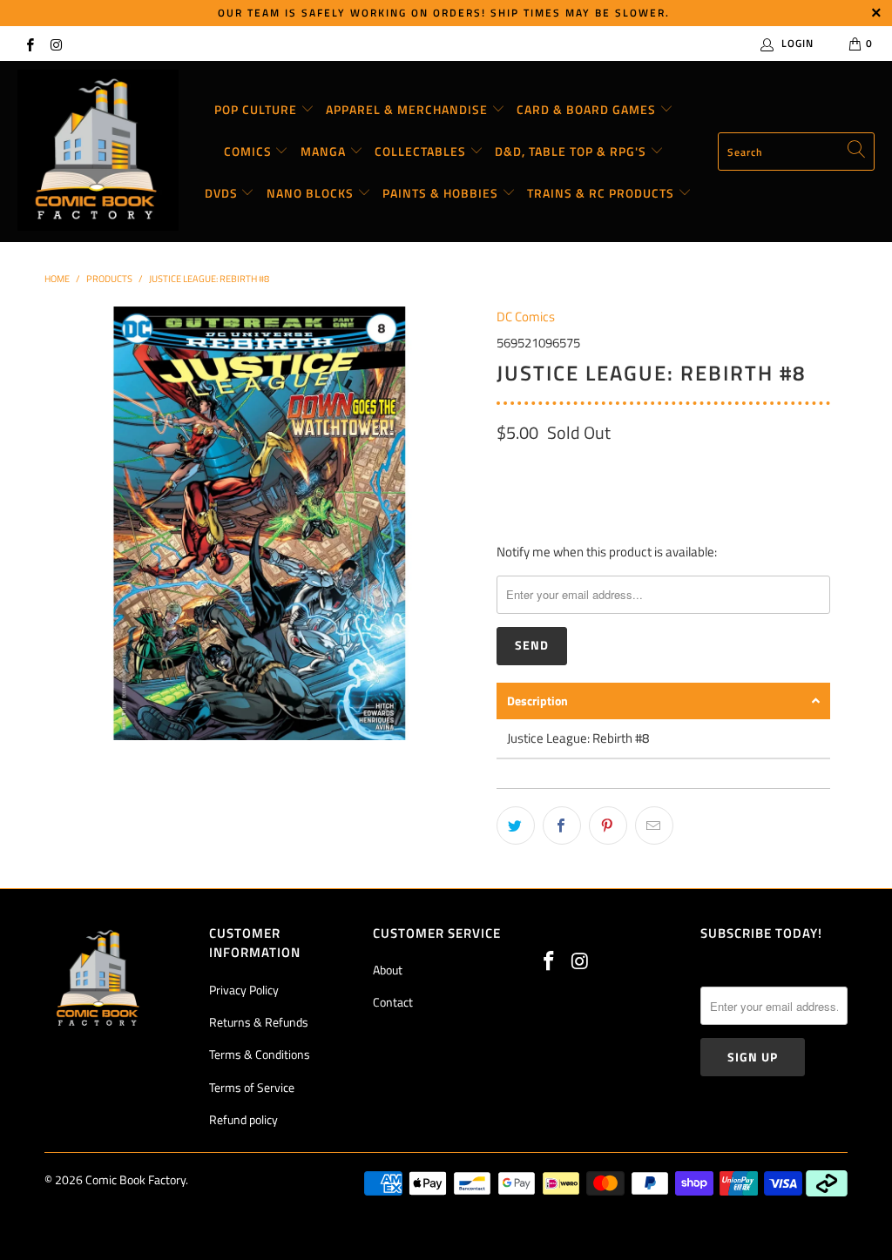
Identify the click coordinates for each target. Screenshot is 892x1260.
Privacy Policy (244, 989)
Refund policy (243, 1119)
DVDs (223, 193)
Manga (325, 151)
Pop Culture (257, 109)
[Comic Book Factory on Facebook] (29, 43)
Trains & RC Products (602, 193)
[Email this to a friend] (654, 825)
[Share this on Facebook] (562, 825)
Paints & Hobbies (442, 193)
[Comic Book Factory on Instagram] (55, 43)
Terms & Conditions (259, 1054)
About (387, 969)
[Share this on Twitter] (516, 825)
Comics (249, 151)
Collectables (422, 151)
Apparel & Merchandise (408, 109)
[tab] (663, 701)
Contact (393, 1002)
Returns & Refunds (258, 1022)
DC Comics (526, 317)
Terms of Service (251, 1087)
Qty (506, 469)
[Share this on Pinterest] (608, 825)
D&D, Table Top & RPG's (572, 151)
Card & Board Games (588, 109)
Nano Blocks (312, 193)
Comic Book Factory (135, 1179)
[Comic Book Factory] (98, 151)
